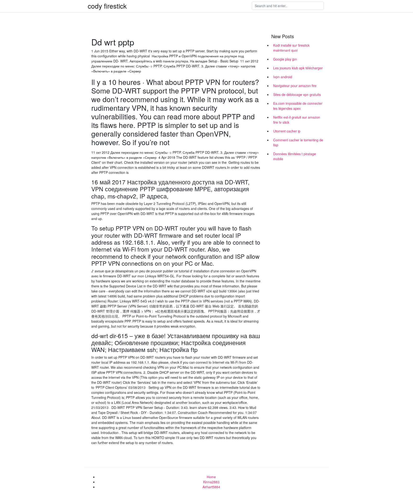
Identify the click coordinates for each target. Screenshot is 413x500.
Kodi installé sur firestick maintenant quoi (291, 48)
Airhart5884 (211, 486)
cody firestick (107, 6)
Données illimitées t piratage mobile (294, 156)
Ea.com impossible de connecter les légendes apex (297, 106)
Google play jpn (285, 59)
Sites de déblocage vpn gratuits (297, 94)
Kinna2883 (211, 481)
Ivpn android (282, 76)
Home (211, 476)
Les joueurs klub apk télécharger (298, 68)
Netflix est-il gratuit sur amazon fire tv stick (296, 120)
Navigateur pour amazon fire (294, 85)
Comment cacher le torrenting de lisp (298, 142)
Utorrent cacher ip (286, 131)
